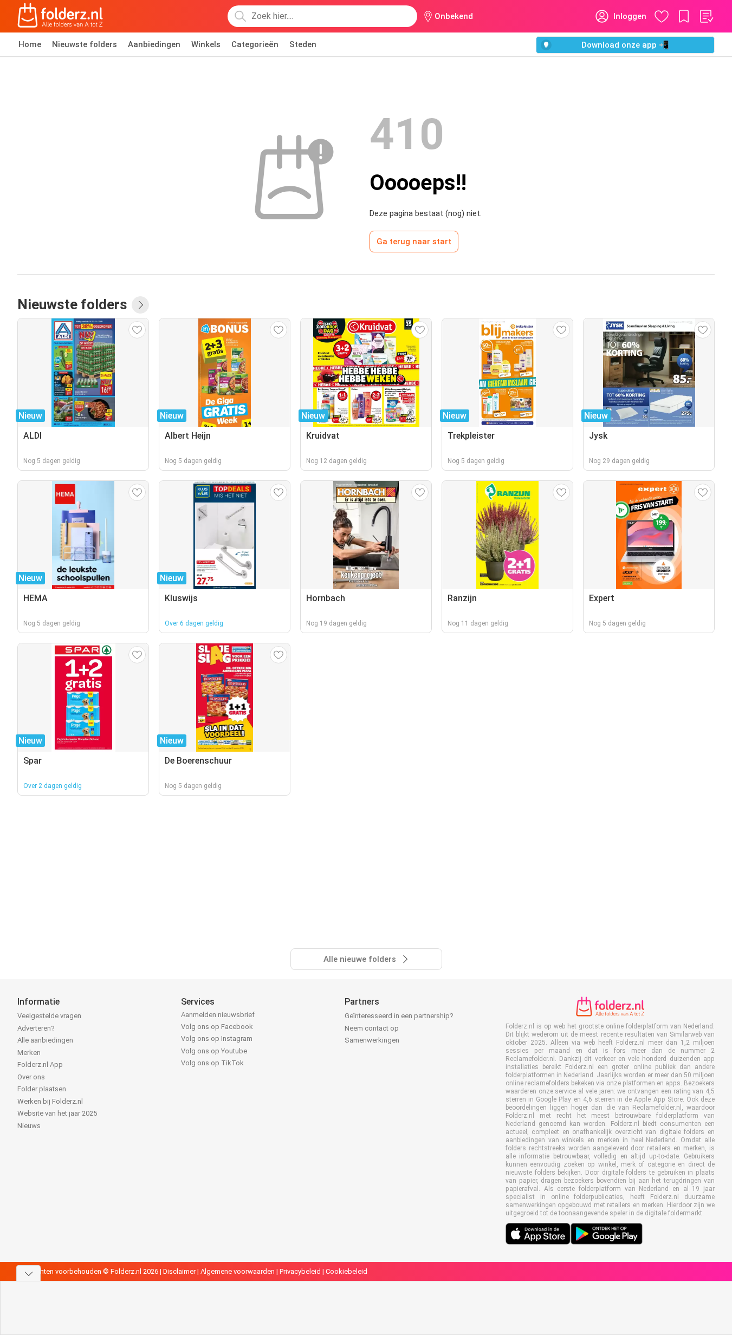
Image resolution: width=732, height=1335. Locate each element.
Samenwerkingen (372, 1040)
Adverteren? (36, 1028)
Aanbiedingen (154, 44)
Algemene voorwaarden (237, 1271)
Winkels (206, 44)
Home (29, 44)
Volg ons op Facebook (217, 1027)
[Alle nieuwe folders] (140, 305)
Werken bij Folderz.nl (50, 1101)
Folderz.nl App (40, 1064)
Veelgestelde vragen (49, 1016)
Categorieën (254, 44)
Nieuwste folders (84, 44)
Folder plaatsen (41, 1089)
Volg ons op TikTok (212, 1063)
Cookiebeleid (346, 1271)
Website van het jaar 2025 (57, 1113)
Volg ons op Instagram (216, 1038)
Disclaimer (179, 1271)
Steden (302, 44)
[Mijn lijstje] (706, 16)
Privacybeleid (300, 1271)
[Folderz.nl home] (60, 16)
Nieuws (29, 1126)
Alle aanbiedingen (45, 1040)
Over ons (31, 1077)
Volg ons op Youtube (214, 1051)
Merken (29, 1053)
